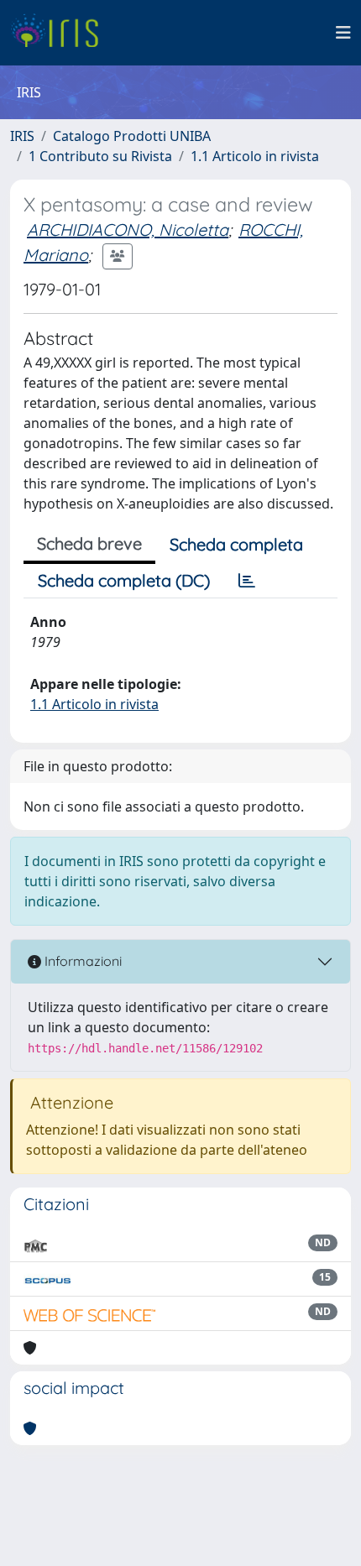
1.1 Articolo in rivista (255, 156)
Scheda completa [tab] (236, 544)
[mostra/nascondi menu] (343, 32)
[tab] (246, 580)
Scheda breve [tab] (89, 543)
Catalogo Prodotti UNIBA (132, 136)
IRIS (22, 136)
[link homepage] (61, 32)
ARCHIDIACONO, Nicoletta (127, 229)
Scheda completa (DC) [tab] (124, 580)
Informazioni (81, 961)
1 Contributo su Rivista (100, 156)
